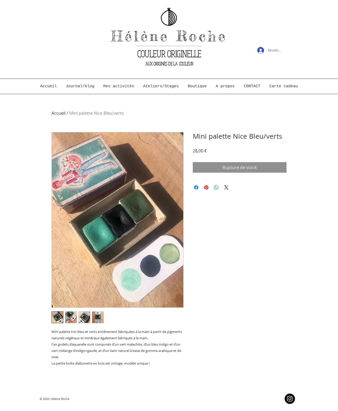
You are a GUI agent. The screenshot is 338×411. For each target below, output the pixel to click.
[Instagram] (290, 399)
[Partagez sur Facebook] (196, 187)
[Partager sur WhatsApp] (216, 187)
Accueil (58, 113)
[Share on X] (226, 187)
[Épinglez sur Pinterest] (206, 187)
